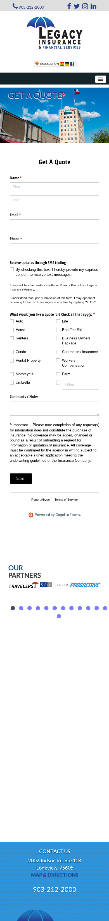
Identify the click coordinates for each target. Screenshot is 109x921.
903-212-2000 (31, 7)
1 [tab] (12, 608)
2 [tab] (21, 608)
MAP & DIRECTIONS (54, 875)
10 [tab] (88, 608)
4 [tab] (38, 608)
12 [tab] (105, 608)
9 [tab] (79, 608)
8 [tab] (71, 608)
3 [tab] (29, 608)
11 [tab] (96, 608)
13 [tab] (58, 616)
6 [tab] (54, 608)
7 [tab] (63, 608)
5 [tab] (46, 608)
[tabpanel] (23, 602)
